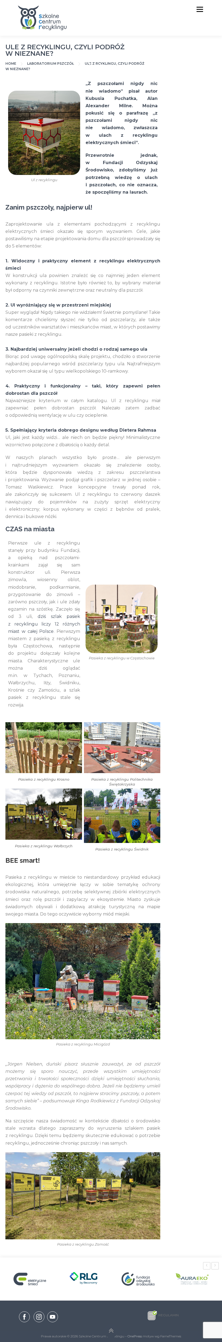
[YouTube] (52, 1322)
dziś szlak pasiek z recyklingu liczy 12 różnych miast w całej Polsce (44, 624)
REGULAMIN (168, 1315)
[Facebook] (24, 1318)
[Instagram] (39, 1322)
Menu (199, 9)
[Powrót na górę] (111, 1331)
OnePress (135, 1336)
